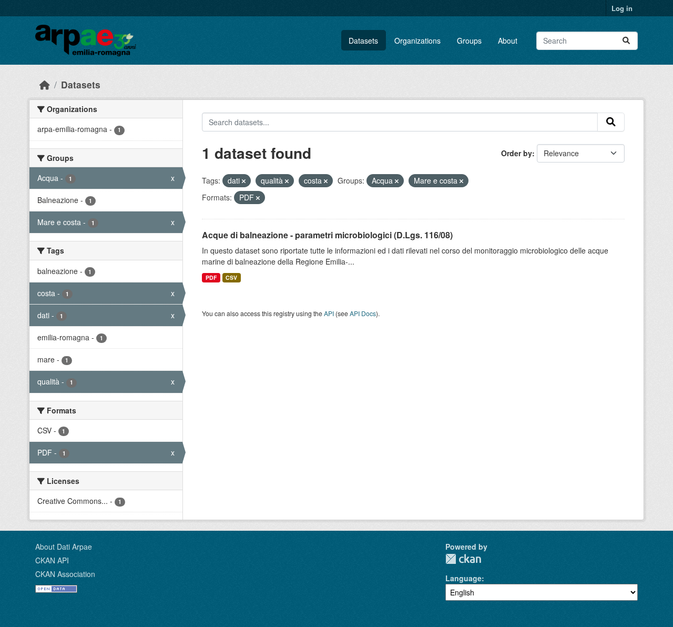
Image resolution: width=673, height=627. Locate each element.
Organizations (417, 40)
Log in (622, 8)
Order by (516, 153)
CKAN (463, 558)
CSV (231, 277)
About (507, 40)
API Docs (363, 313)
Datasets (363, 40)
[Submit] (626, 41)
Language (463, 578)
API (329, 313)
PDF (211, 277)
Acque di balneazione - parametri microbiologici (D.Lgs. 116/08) (327, 235)
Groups (469, 40)
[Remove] (244, 181)
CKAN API (52, 560)
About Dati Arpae (63, 546)
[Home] (44, 84)
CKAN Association (65, 574)
